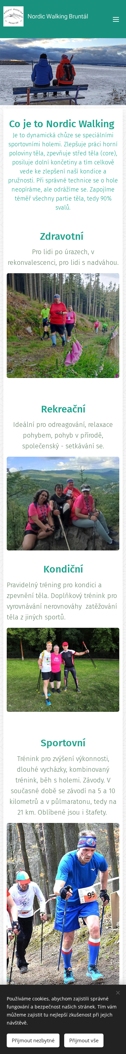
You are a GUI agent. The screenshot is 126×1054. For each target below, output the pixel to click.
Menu (116, 19)
